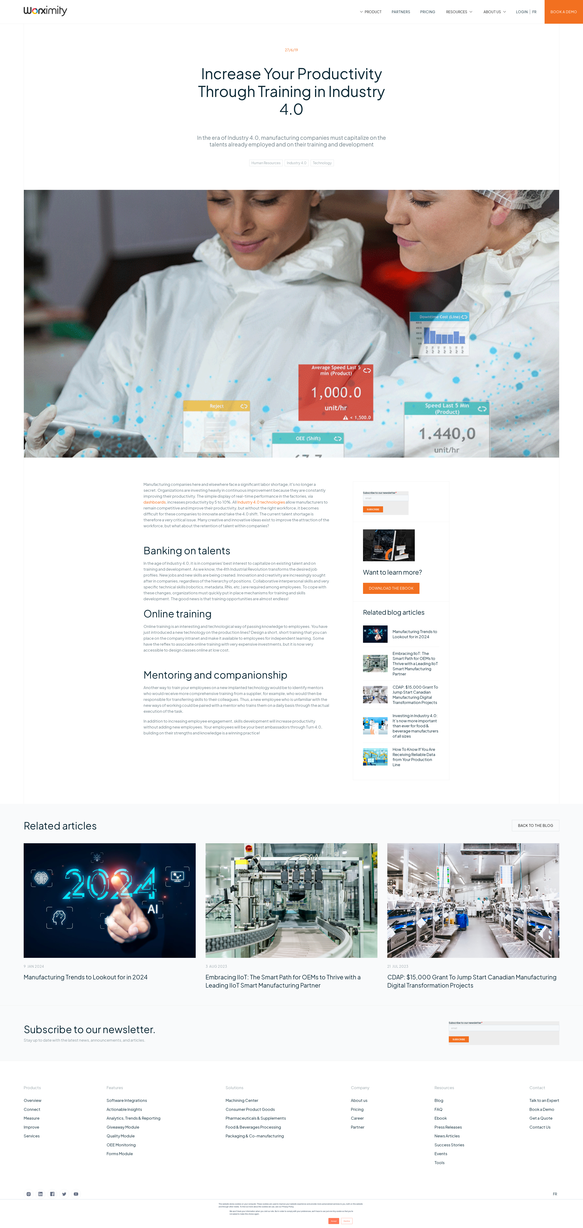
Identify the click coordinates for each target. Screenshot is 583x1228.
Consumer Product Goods (250, 1109)
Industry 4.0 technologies (261, 501)
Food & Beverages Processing (253, 1126)
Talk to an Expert (544, 1100)
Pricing (357, 1109)
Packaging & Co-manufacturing (255, 1135)
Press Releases (448, 1126)
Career (357, 1118)
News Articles (447, 1135)
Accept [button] (334, 1221)
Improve (31, 1126)
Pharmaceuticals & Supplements (256, 1118)
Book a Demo (541, 1109)
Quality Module (121, 1135)
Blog (439, 1100)
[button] (370, 12)
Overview (32, 1100)
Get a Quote (540, 1118)
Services (32, 1135)
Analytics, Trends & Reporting (133, 1118)
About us (359, 1100)
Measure (31, 1118)
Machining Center (242, 1100)
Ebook (441, 1118)
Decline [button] (347, 1221)
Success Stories (449, 1144)
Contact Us (540, 1126)
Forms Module (120, 1153)
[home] (45, 12)
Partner (357, 1126)
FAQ (439, 1109)
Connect (32, 1109)
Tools (440, 1162)
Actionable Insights (124, 1109)
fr (534, 12)
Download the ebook (391, 588)
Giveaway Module (123, 1126)
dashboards (154, 501)
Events (441, 1153)
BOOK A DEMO (564, 12)
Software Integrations (127, 1100)
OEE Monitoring (121, 1144)
